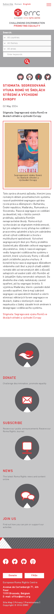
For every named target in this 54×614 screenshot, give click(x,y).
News (8, 471)
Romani (18, 4)
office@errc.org (21, 597)
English (27, 4)
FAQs (34, 575)
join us (9, 519)
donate (9, 378)
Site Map (7, 602)
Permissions (32, 602)
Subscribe (8, 4)
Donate (13, 575)
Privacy (19, 602)
